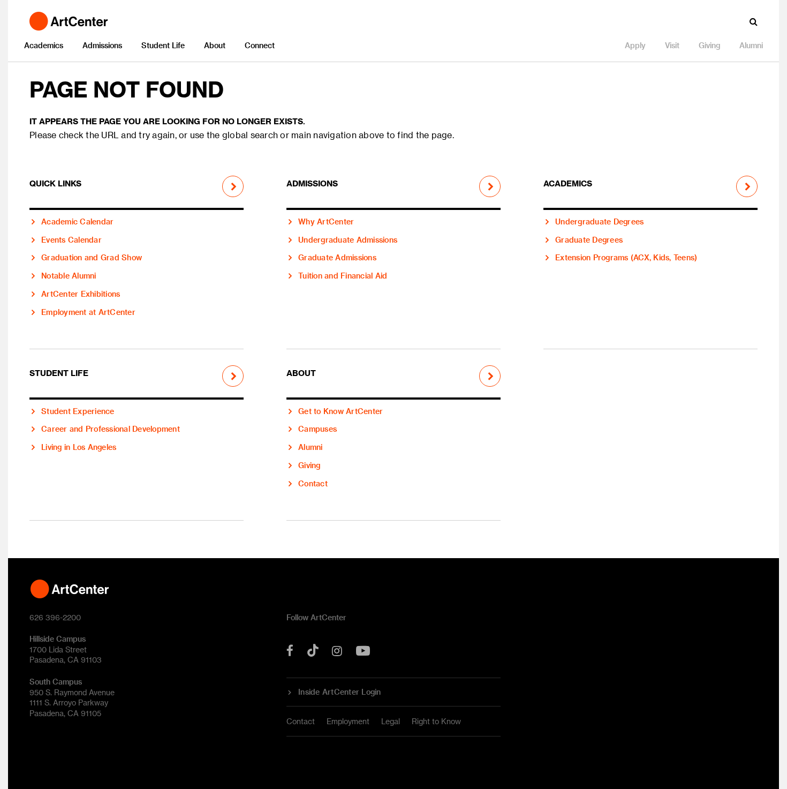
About (214, 45)
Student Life (163, 45)
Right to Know (436, 721)
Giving (709, 45)
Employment (348, 721)
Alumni (751, 45)
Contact (300, 721)
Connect (260, 45)
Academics (43, 45)
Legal (390, 721)
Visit (672, 45)
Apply (635, 45)
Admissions (102, 45)
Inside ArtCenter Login (339, 692)
